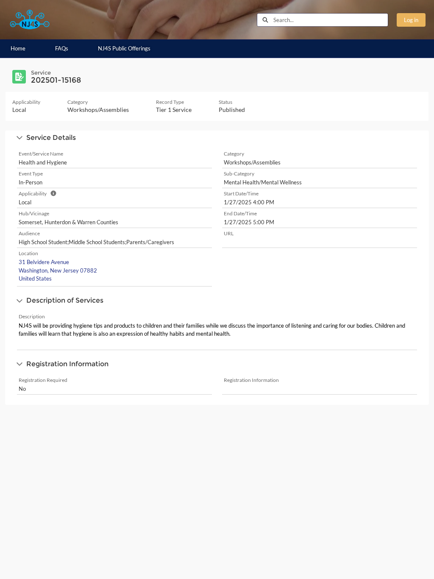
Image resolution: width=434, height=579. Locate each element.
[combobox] (330, 20)
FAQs (61, 48)
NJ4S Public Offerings (124, 48)
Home (18, 48)
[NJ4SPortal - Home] (29, 19)
